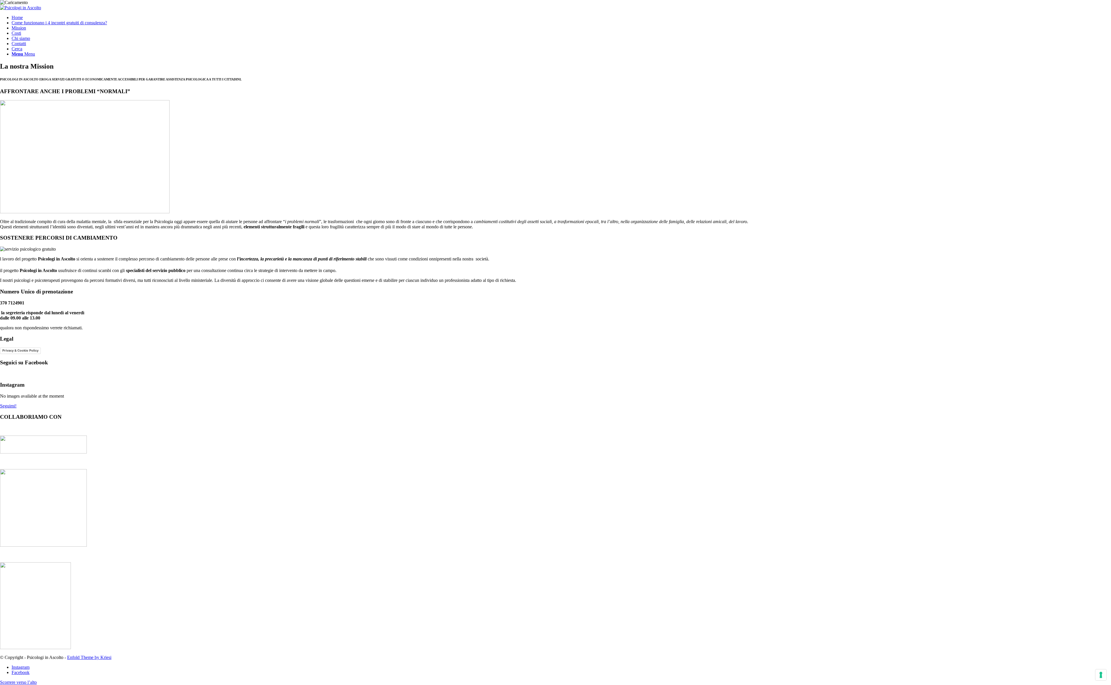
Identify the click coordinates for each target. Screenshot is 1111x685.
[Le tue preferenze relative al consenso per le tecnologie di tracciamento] (1100, 674)
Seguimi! (8, 405)
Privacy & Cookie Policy (20, 350)
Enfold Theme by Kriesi (89, 657)
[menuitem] (561, 17)
